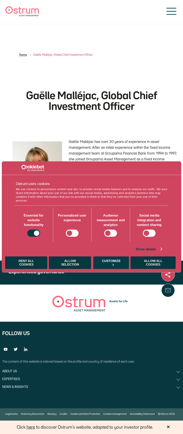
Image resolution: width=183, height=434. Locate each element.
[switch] (72, 233)
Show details (146, 249)
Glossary (51, 414)
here (31, 427)
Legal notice (11, 414)
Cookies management (115, 414)
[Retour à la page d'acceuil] (22, 15)
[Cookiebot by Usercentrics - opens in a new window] (24, 168)
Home (23, 54)
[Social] (168, 274)
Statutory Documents (32, 414)
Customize (111, 261)
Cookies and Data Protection (85, 414)
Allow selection (70, 262)
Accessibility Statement (142, 414)
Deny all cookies (26, 262)
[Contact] (168, 290)
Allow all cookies (153, 262)
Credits (63, 414)
